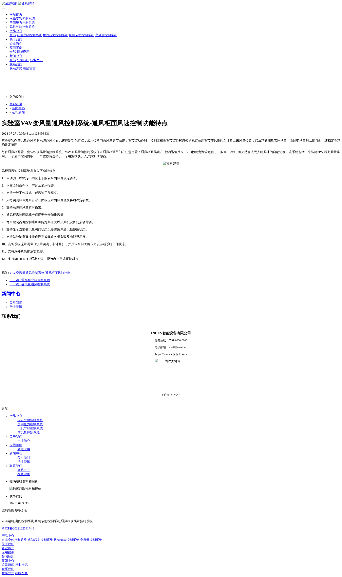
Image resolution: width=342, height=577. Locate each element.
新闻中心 (18, 108)
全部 (13, 35)
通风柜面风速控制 (57, 272)
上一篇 (30, 280)
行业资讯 (16, 306)
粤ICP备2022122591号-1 (18, 528)
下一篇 (30, 284)
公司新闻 (18, 112)
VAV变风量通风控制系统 (27, 272)
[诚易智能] (171, 4)
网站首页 (16, 14)
